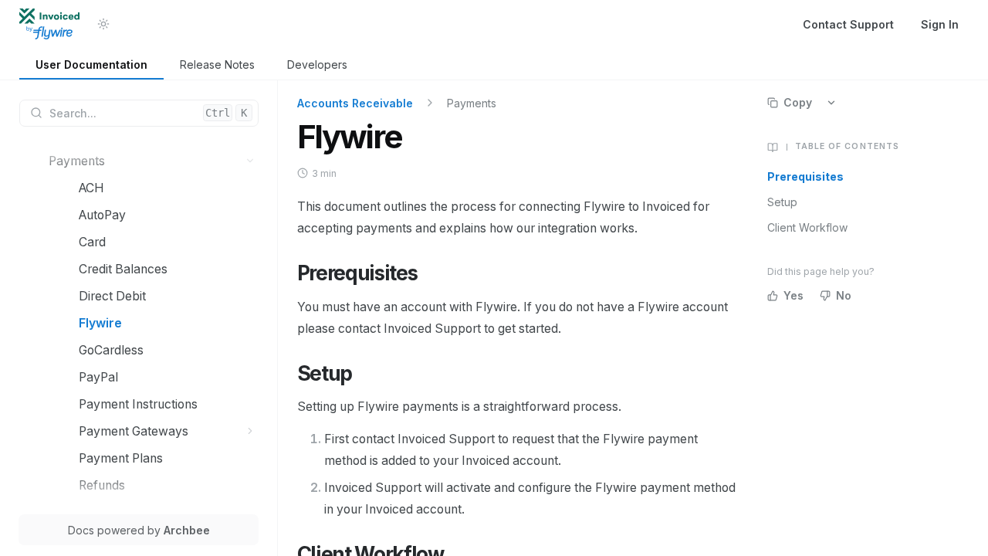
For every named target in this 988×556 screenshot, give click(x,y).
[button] (250, 161)
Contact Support (848, 24)
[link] (91, 65)
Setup (782, 201)
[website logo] (49, 23)
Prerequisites (805, 176)
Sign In (940, 24)
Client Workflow (807, 227)
